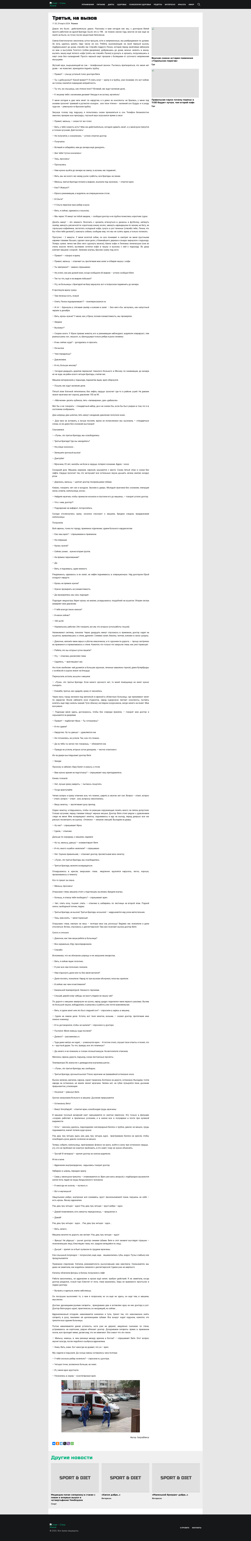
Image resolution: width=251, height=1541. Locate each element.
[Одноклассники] (57, 1443)
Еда (153, 64)
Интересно (170, 4)
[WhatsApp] (72, 1443)
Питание (101, 4)
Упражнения (88, 4)
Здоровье (121, 4)
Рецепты (158, 4)
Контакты (196, 1528)
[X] (64, 1443)
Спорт (54, 1504)
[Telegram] (61, 1443)
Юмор (191, 4)
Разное (74, 23)
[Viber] (68, 1443)
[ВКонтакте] (53, 1443)
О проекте (184, 1528)
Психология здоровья (140, 4)
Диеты (111, 4)
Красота (182, 4)
